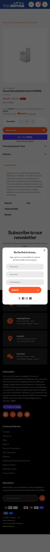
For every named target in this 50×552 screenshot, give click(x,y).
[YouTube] (30, 298)
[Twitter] (19, 298)
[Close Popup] (44, 250)
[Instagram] (27, 298)
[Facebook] (23, 298)
